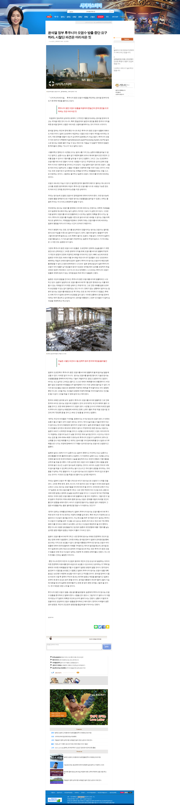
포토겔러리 (118, 92)
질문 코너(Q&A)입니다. (121, 90)
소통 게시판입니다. (120, 94)
